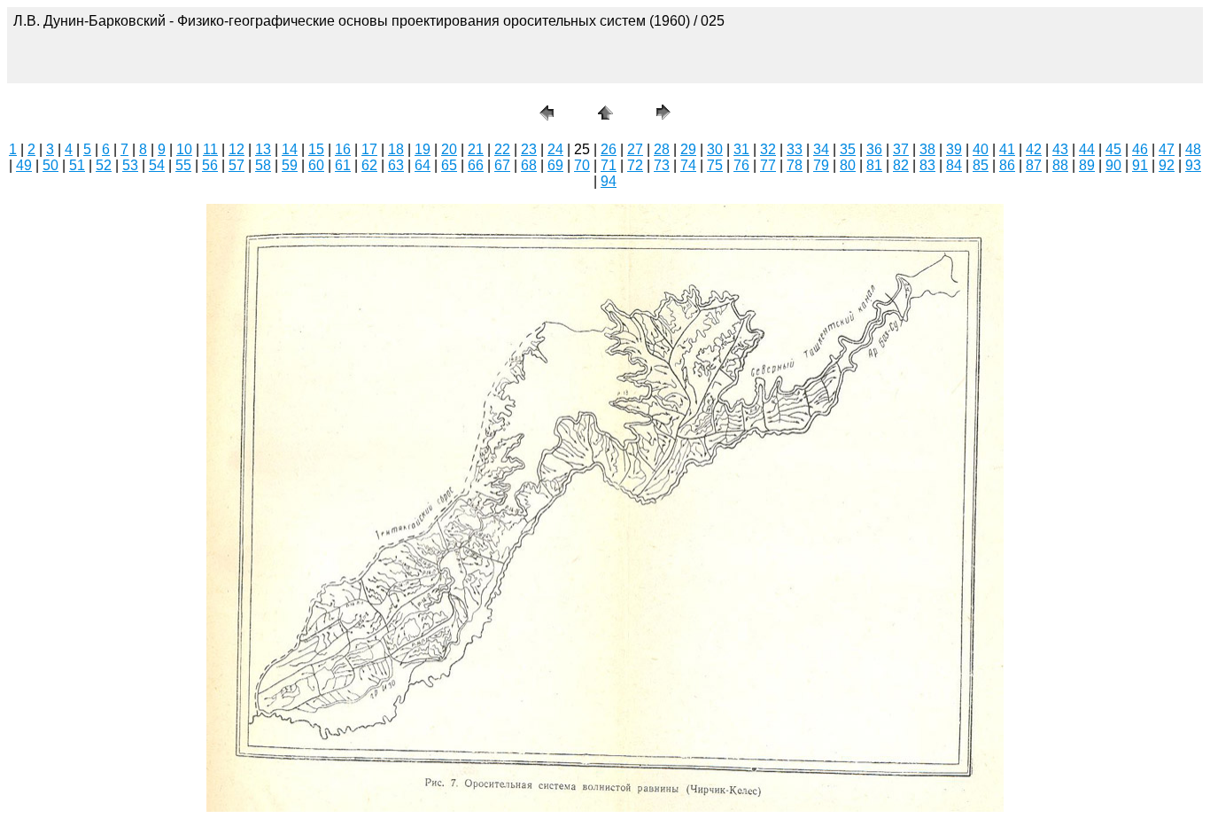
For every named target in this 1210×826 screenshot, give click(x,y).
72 (635, 165)
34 (821, 149)
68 (529, 165)
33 (795, 149)
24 (555, 149)
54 (157, 165)
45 (1113, 149)
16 (343, 149)
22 (502, 149)
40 (981, 149)
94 (609, 181)
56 (210, 165)
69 (555, 165)
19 (422, 149)
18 (396, 149)
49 (24, 165)
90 (1113, 165)
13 (263, 149)
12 (236, 149)
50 (50, 165)
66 (476, 165)
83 (927, 165)
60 (316, 165)
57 (236, 165)
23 (529, 149)
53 (130, 165)
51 (77, 165)
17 (369, 149)
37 (901, 149)
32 (768, 149)
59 (290, 165)
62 (369, 165)
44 (1087, 149)
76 (741, 165)
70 (582, 165)
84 (954, 165)
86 (1007, 165)
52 (104, 165)
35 (848, 149)
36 (874, 149)
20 (449, 149)
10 (184, 149)
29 (688, 149)
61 (343, 165)
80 (848, 165)
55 (183, 165)
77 (768, 165)
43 (1060, 149)
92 (1167, 165)
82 (901, 165)
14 (290, 149)
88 (1060, 165)
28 (662, 149)
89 (1087, 165)
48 (1193, 149)
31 (741, 149)
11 (210, 149)
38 (927, 149)
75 (715, 165)
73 (662, 165)
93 (1193, 165)
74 (688, 165)
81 (874, 165)
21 (476, 149)
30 (715, 149)
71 (609, 165)
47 (1167, 149)
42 (1034, 149)
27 (635, 149)
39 (954, 149)
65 (449, 165)
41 (1007, 149)
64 (422, 165)
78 (795, 165)
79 (821, 165)
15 (316, 149)
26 (609, 149)
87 (1034, 165)
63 (396, 165)
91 (1140, 165)
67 (502, 165)
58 (263, 165)
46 (1140, 149)
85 (981, 165)
